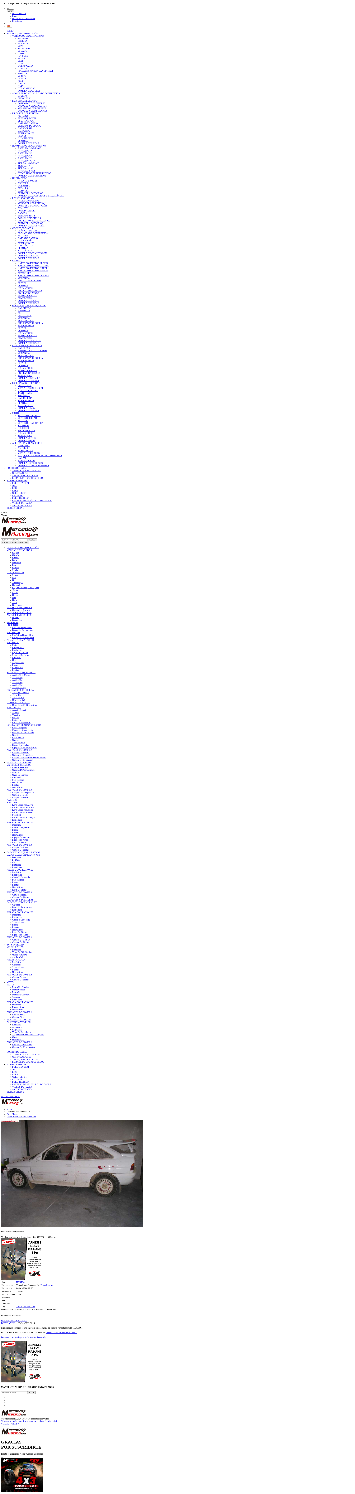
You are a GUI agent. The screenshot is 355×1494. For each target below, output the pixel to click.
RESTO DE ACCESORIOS (30, 193)
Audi (14, 602)
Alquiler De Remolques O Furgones (28, 1034)
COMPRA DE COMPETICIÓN (32, 253)
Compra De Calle (20, 795)
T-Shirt (19, 1306)
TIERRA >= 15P (25, 168)
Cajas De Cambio (20, 652)
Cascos (15, 740)
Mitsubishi (16, 562)
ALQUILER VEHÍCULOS (19, 612)
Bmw (14, 560)
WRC (14, 485)
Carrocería (16, 657)
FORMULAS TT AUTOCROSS (32, 350)
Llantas (15, 670)
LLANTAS (23, 141)
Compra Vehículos (20, 895)
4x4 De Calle (18, 957)
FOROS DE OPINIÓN (17, 480)
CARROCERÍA (25, 128)
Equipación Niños (20, 840)
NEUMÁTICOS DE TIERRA (20, 690)
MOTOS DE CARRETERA (30, 423)
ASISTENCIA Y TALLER (19, 1019)
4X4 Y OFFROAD (15, 945)
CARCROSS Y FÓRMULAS (20, 900)
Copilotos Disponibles (22, 627)
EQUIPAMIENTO (26, 430)
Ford (14, 565)
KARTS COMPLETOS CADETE (33, 265)
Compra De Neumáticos (22, 755)
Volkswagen (17, 582)
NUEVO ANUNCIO (10, 1096)
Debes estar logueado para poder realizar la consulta (23, 1337)
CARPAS (22, 458)
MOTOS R (23, 420)
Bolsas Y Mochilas (20, 745)
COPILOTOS (13, 625)
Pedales (15, 717)
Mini (14, 597)
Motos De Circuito (20, 987)
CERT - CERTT (19, 493)
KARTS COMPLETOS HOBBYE (33, 275)
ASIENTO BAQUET (27, 181)
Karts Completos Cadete (23, 807)
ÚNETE (31, 1393)
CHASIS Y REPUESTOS (29, 280)
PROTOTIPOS (24, 315)
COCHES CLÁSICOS (22, 228)
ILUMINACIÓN (25, 138)
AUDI (20, 86)
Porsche (15, 567)
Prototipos (16, 865)
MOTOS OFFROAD (27, 418)
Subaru (15, 575)
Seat (14, 577)
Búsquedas (17, 620)
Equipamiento (18, 1007)
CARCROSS (24, 348)
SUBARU (22, 51)
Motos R (16, 992)
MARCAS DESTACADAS (19, 550)
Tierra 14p (16, 695)
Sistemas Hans (18, 742)
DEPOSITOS (24, 131)
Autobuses (16, 1027)
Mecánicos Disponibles (22, 635)
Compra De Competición (23, 792)
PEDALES (23, 188)
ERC (14, 488)
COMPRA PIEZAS (26, 440)
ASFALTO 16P (25, 156)
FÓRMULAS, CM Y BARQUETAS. (29, 305)
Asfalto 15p (17, 680)
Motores (15, 645)
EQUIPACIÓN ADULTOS (30, 290)
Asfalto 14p (17, 677)
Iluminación (17, 667)
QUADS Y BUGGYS (28, 390)
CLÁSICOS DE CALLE (29, 231)
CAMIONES (24, 445)
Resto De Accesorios (21, 722)
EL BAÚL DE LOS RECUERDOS (28, 478)
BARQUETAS (24, 308)
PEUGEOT (23, 38)
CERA (15, 490)
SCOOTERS (23, 425)
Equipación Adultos (21, 837)
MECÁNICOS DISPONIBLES (32, 108)
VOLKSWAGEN (26, 66)
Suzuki (15, 592)
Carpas (15, 1037)
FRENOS (22, 136)
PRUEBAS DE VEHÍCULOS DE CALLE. (32, 500)
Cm (13, 862)
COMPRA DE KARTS (28, 300)
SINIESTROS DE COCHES (25, 475)
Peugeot (15, 552)
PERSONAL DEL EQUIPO (25, 101)
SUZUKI (22, 76)
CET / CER (17, 495)
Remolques (17, 820)
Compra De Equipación (22, 760)
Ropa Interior (18, 737)
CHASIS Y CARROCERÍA (30, 323)
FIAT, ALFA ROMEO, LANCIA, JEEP (35, 71)
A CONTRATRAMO (22, 505)
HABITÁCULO (19, 178)
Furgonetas (17, 1029)
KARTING (17, 260)
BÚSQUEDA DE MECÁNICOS (33, 111)
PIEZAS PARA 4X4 (16, 960)
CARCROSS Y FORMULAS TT (22, 902)
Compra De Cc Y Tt (21, 940)
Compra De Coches (21, 610)
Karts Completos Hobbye (23, 817)
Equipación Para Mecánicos (24, 747)
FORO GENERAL (21, 483)
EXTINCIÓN (24, 191)
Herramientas (18, 1039)
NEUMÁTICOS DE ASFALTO (21, 672)
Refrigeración (18, 647)
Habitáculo (17, 782)
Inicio (9, 1109)
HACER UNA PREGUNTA (14, 1320)
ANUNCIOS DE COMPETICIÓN (22, 33)
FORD (21, 53)
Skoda (15, 570)
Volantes (16, 715)
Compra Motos (18, 1014)
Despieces (16, 1004)
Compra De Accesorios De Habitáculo (29, 757)
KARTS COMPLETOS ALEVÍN (33, 263)
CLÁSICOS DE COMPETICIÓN (33, 233)
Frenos (15, 665)
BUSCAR (32, 540)
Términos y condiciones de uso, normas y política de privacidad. (29, 1421)
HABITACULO (14, 707)
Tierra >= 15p (18, 697)
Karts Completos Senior (22, 812)
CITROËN (23, 41)
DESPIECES (24, 428)
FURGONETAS (25, 450)
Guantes (15, 735)
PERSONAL (12, 622)
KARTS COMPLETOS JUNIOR (33, 268)
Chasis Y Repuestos (21, 827)
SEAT (20, 61)
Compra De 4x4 (19, 977)
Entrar (15, 16)
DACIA (21, 83)
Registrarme (17, 21)
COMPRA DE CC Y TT (29, 378)
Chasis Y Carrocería (21, 877)
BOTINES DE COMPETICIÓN (32, 206)
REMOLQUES (25, 298)
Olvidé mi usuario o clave (23, 18)
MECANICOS (13, 632)
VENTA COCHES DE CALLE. (26, 470)
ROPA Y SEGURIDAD (23, 198)
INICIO (10, 31)
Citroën (15, 555)
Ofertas (15, 617)
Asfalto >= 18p (19, 687)
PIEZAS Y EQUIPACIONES (20, 822)
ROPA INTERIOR (26, 211)
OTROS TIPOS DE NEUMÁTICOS (34, 173)
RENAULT (23, 43)
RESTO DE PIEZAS (27, 295)
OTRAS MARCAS (26, 88)
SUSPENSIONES (26, 133)
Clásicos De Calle (20, 767)
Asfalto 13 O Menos (21, 675)
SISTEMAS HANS (26, 216)
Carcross (16, 905)
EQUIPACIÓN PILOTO (29, 373)
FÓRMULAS (24, 310)
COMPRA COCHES (21, 473)
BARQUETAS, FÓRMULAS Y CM (23, 852)
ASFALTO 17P (25, 158)
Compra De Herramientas (23, 1047)
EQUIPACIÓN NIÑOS (28, 293)
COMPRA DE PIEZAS (28, 143)
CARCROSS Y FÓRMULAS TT (27, 345)
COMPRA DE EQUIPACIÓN (31, 226)
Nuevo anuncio (19, 13)
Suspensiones (18, 662)
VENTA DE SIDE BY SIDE (31, 388)
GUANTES (23, 208)
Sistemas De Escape (21, 655)
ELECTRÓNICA (26, 121)
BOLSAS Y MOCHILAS (29, 218)
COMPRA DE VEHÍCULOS (31, 463)
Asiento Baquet (19, 710)
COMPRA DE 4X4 (26, 408)
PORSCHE (23, 56)
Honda (15, 595)
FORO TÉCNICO (20, 498)
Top (33, 1306)
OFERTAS (23, 96)
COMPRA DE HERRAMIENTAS (33, 465)
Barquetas (16, 857)
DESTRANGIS (8, 1323)
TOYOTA (22, 73)
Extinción (16, 720)
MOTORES (23, 116)
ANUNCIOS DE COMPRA (19, 607)
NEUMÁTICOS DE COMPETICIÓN (29, 146)
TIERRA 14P (24, 166)
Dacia (14, 600)
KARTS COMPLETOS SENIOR (33, 270)
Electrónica (17, 650)
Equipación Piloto (20, 935)
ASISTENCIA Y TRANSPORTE (27, 443)
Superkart (16, 815)
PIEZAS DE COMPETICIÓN (25, 113)
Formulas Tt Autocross (22, 907)
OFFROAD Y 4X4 (26, 171)
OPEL (20, 63)
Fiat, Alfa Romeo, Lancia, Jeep (25, 587)
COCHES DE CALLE (17, 468)
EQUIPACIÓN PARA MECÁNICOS (35, 221)
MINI (20, 81)
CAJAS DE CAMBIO (28, 123)
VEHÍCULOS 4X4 (15, 947)
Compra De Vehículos (22, 1044)
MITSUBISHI (24, 48)
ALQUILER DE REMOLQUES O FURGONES (40, 455)
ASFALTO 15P (25, 153)
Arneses (15, 712)
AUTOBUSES (24, 448)
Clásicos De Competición (23, 770)
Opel (14, 580)
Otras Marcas (18, 605)
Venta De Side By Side (22, 952)
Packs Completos (19, 727)
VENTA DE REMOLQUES (30, 453)
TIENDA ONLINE (15, 508)
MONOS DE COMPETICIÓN (31, 203)
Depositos (16, 660)
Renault (15, 557)
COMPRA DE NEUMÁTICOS (32, 176)
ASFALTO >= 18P (26, 161)
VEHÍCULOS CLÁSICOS (19, 762)
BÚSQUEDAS (24, 98)
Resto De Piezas (19, 842)
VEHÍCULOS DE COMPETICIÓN (28, 36)
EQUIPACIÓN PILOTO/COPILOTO (24, 725)
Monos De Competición (22, 730)
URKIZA (20, 1282)
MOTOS (16, 413)
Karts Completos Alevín (22, 805)
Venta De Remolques (21, 1032)
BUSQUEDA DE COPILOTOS (32, 106)
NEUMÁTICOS (25, 250)
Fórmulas (16, 860)
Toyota (15, 590)
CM (19, 313)
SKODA (22, 58)
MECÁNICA (24, 318)
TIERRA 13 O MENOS (28, 163)
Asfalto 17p (17, 685)
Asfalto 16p (17, 682)
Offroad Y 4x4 (18, 700)
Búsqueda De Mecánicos (23, 637)
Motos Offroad (18, 990)
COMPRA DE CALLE (28, 255)
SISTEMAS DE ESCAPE (29, 126)
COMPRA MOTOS (27, 438)
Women (26, 1306)
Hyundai (16, 585)
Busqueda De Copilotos (22, 630)
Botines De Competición (23, 732)
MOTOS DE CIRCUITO (29, 415)
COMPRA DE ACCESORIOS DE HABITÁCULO (41, 196)
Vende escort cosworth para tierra (21, 1116)
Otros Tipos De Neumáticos (24, 705)
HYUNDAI (23, 68)
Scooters (16, 997)
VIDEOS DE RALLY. (22, 503)
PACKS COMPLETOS (28, 201)
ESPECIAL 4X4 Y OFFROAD (26, 383)
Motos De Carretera (21, 995)
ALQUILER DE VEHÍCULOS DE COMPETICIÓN (36, 93)
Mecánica (16, 872)
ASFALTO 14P (25, 151)
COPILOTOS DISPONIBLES (31, 103)
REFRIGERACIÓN (27, 118)
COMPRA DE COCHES (29, 91)
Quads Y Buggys (19, 955)
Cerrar (10, 11)
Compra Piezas (18, 1017)
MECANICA (24, 278)
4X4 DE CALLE (25, 393)
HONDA (22, 78)
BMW (20, 46)
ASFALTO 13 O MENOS (29, 148)
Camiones (16, 1024)
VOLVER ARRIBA (10, 1424)
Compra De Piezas (20, 752)
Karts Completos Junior (22, 810)
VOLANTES (24, 186)
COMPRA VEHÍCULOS (29, 340)
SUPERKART (24, 273)
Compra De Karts (20, 847)
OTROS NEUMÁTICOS (18, 702)
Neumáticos (17, 787)
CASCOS (22, 213)
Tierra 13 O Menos (20, 692)
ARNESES (23, 183)
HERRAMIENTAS (26, 460)
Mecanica (16, 825)
